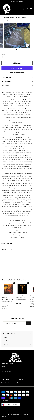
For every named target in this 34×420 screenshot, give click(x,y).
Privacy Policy (5, 369)
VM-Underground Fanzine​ (17, 134)
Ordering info (6, 77)
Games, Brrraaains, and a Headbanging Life (17, 114)
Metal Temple (17, 122)
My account (4, 373)
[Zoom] (27, 45)
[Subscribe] (28, 323)
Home (3, 366)
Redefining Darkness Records (19, 280)
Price (3, 54)
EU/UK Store (19, 1)
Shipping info (6, 82)
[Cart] (28, 9)
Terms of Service (6, 371)
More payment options (17, 72)
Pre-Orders (5, 86)
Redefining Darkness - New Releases (13, 20)
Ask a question (6, 243)
